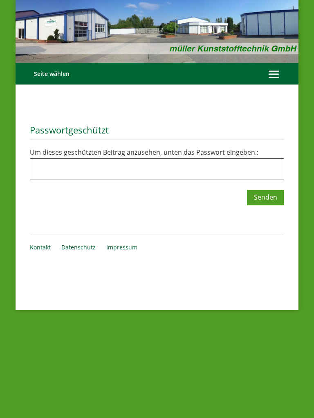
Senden (265, 197)
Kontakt (40, 247)
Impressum (121, 247)
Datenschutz (78, 247)
